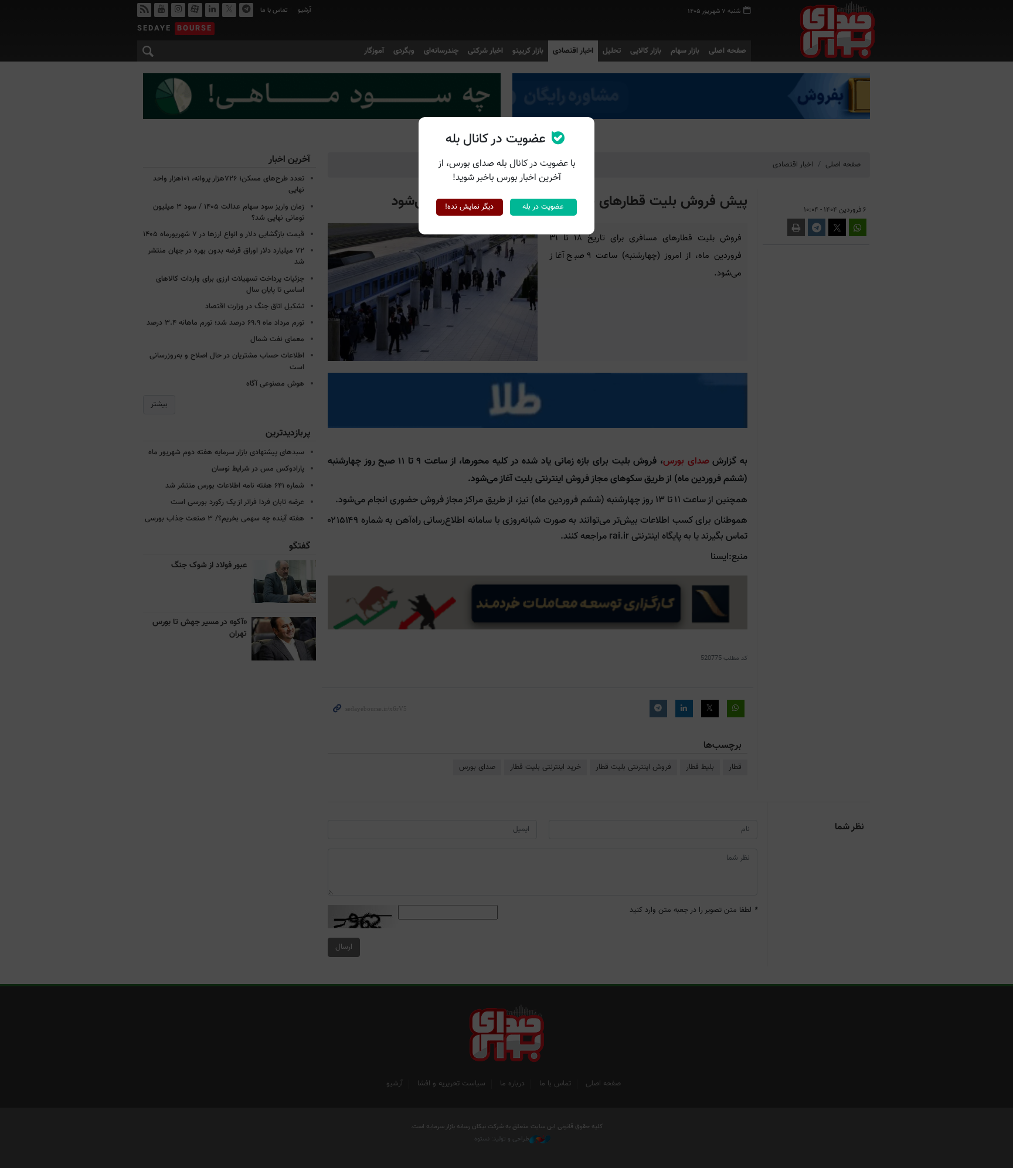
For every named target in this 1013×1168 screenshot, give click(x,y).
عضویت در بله (543, 207)
